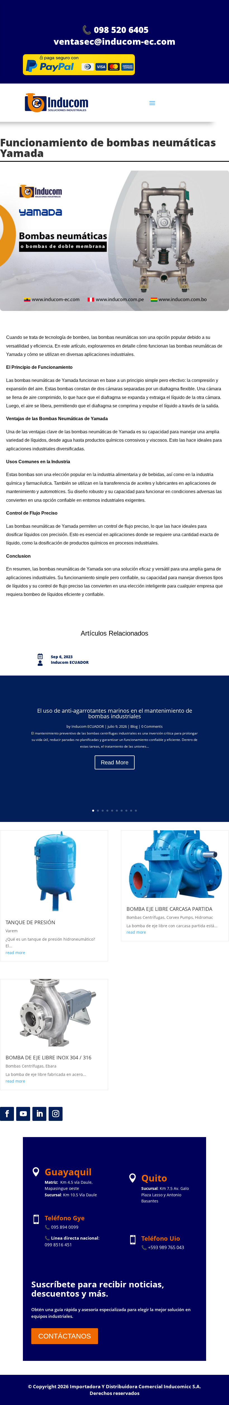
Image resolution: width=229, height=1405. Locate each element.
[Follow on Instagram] (56, 1114)
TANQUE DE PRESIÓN (30, 922)
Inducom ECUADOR (87, 726)
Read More (114, 762)
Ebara (51, 1066)
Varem (12, 930)
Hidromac (204, 917)
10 (136, 811)
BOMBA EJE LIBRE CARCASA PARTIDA (169, 908)
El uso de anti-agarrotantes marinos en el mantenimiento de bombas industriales (114, 713)
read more (15, 952)
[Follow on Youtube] (23, 1114)
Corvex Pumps (179, 917)
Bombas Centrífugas (25, 1066)
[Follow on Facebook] (7, 1114)
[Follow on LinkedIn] (39, 1114)
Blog (134, 726)
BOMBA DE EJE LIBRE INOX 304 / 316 (48, 1057)
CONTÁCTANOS (64, 1336)
